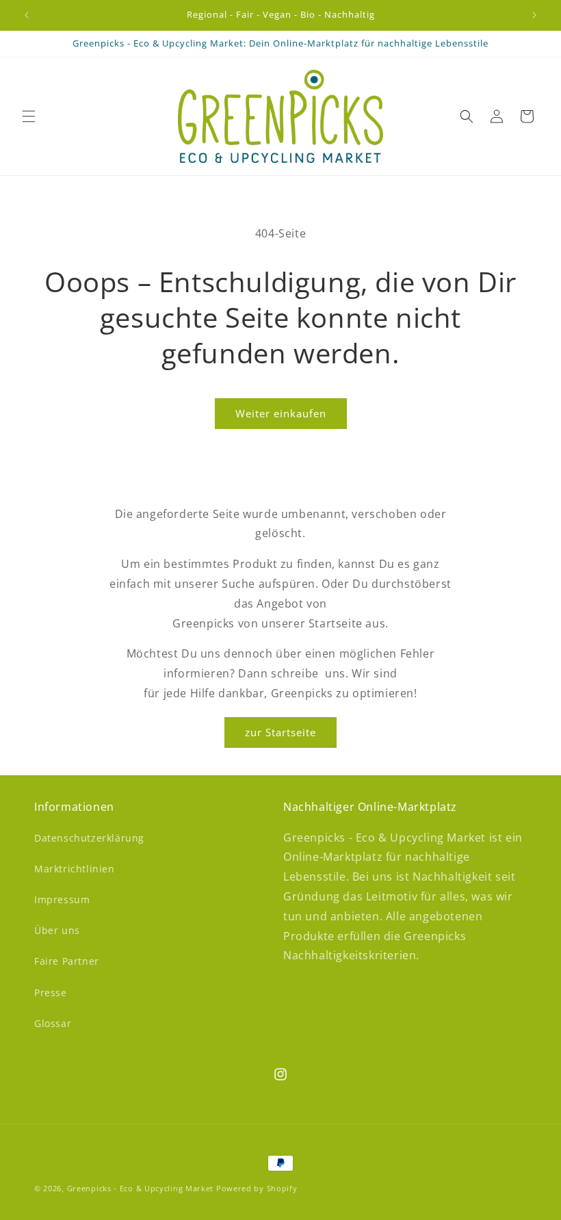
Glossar (52, 1023)
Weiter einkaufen (280, 413)
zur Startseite (280, 732)
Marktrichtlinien (74, 868)
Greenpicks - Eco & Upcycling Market (140, 1188)
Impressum (62, 899)
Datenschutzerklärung (89, 837)
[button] (29, 116)
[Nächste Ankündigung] (534, 15)
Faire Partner (66, 961)
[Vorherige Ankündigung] (27, 15)
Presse (50, 992)
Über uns (57, 930)
